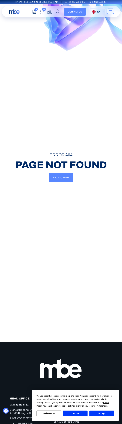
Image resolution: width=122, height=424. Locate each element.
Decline (75, 413)
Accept (101, 413)
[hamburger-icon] (110, 11)
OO (7, 412)
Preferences (49, 413)
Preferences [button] (102, 406)
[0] (34, 12)
